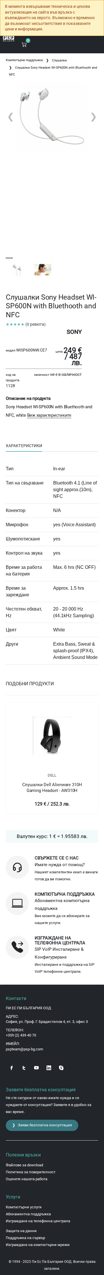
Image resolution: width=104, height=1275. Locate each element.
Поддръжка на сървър (25, 1238)
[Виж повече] (52, 736)
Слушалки (59, 60)
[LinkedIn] (49, 1067)
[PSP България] (8, 39)
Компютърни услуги (24, 1207)
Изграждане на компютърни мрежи (38, 1245)
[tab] (24, 446)
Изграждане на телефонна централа (38, 1221)
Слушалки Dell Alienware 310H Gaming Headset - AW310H (52, 787)
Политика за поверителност (30, 1172)
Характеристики (24, 445)
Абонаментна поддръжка (28, 1214)
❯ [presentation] (93, 116)
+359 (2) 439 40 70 (21, 1035)
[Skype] (61, 1067)
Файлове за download (24, 1165)
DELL (52, 775)
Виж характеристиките (49, 415)
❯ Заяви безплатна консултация (42, 1125)
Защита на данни (21, 1231)
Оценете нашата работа (26, 1179)
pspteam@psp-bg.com (24, 1049)
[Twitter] (24, 1067)
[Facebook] (11, 1067)
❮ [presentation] (10, 116)
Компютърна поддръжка (24, 60)
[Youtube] (36, 1067)
